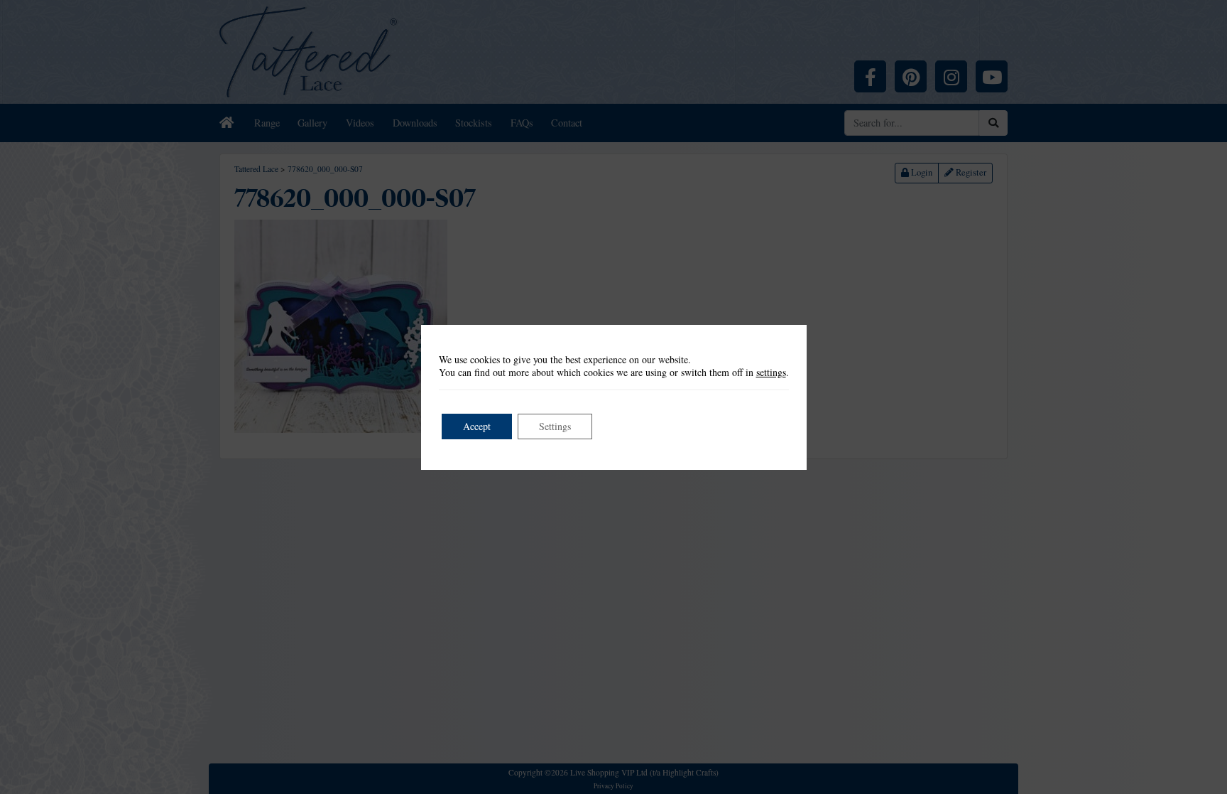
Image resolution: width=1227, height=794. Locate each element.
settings (771, 372)
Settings (555, 426)
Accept (477, 426)
